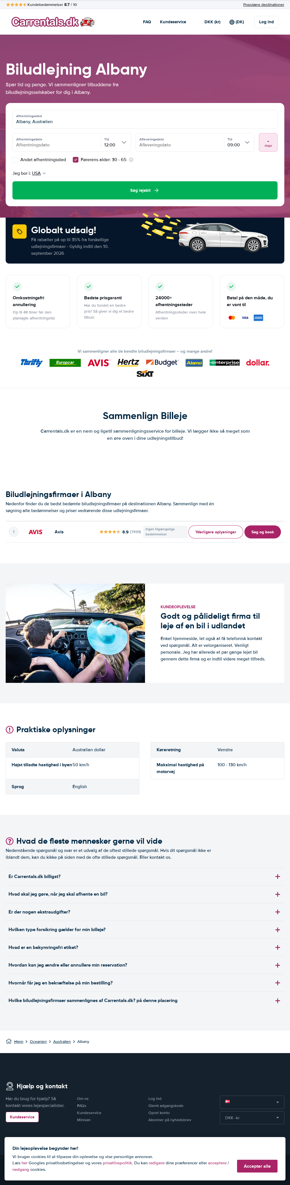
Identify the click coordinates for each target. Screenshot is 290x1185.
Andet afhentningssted (42, 160)
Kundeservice (173, 22)
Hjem (18, 1041)
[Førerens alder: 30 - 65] (75, 160)
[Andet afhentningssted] (15, 160)
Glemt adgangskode (166, 1105)
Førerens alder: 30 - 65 (104, 160)
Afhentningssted (29, 116)
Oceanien (38, 1041)
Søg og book (262, 532)
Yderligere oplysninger (215, 532)
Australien (62, 1041)
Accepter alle (257, 1166)
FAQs (81, 1105)
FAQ (147, 22)
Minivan (84, 1119)
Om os (83, 1098)
